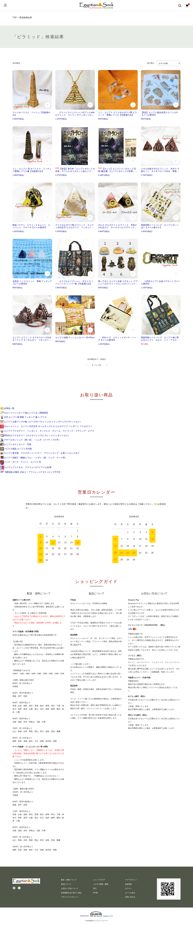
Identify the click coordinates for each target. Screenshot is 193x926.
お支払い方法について (69, 888)
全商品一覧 (9, 408)
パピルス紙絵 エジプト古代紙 (18, 449)
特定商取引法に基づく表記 (71, 893)
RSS (94, 888)
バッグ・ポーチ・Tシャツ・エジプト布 (22, 462)
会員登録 (128, 884)
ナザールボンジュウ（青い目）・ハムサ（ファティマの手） (32, 440)
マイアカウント (131, 880)
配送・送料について (68, 880)
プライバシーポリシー (69, 897)
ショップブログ (99, 880)
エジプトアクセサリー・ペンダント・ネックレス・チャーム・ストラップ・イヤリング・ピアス (49, 431)
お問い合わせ (130, 897)
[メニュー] (5, 5)
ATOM (95, 893)
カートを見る (130, 893)
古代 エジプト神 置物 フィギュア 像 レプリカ (25, 417)
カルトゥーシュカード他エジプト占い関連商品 (26, 413)
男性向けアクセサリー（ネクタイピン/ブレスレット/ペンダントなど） (37, 435)
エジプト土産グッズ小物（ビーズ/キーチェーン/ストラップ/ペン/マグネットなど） (43, 422)
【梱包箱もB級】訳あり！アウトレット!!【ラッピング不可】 (32, 472)
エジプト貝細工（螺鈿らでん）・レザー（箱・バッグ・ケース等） (35, 458)
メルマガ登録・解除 (100, 884)
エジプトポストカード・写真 (17, 444)
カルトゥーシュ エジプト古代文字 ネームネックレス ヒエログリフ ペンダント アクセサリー (48, 426)
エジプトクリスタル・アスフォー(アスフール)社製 (27, 467)
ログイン (128, 888)
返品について (66, 884)
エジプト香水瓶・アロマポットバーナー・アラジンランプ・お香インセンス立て (42, 453)
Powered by (84, 916)
